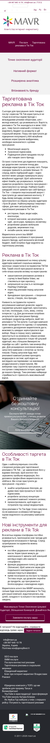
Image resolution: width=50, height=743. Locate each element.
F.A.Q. (39, 2)
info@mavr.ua (29, 2)
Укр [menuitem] (35, 9)
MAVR (11, 42)
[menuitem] (40, 9)
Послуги (23, 42)
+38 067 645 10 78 (15, 2)
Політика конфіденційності (16, 648)
